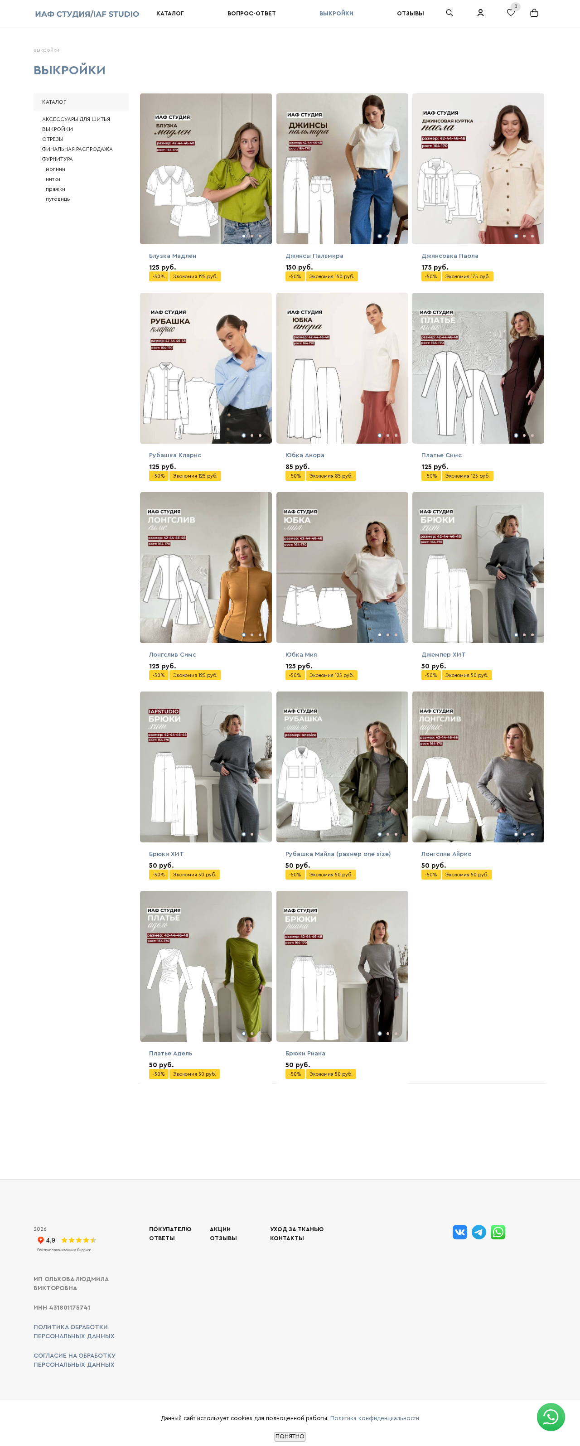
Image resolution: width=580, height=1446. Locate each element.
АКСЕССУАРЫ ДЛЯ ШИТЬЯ (76, 119)
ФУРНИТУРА (57, 159)
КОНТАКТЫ (287, 1238)
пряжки (55, 189)
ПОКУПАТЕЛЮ (170, 1229)
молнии (55, 169)
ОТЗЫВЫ (223, 1238)
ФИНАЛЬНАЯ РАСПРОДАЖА (77, 149)
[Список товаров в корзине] (535, 16)
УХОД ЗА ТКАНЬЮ (297, 1229)
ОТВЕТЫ (162, 1238)
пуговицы (58, 199)
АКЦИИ (220, 1229)
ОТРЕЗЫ (52, 139)
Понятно (290, 1436)
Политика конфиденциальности (374, 1418)
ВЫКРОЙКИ (57, 129)
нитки (53, 179)
